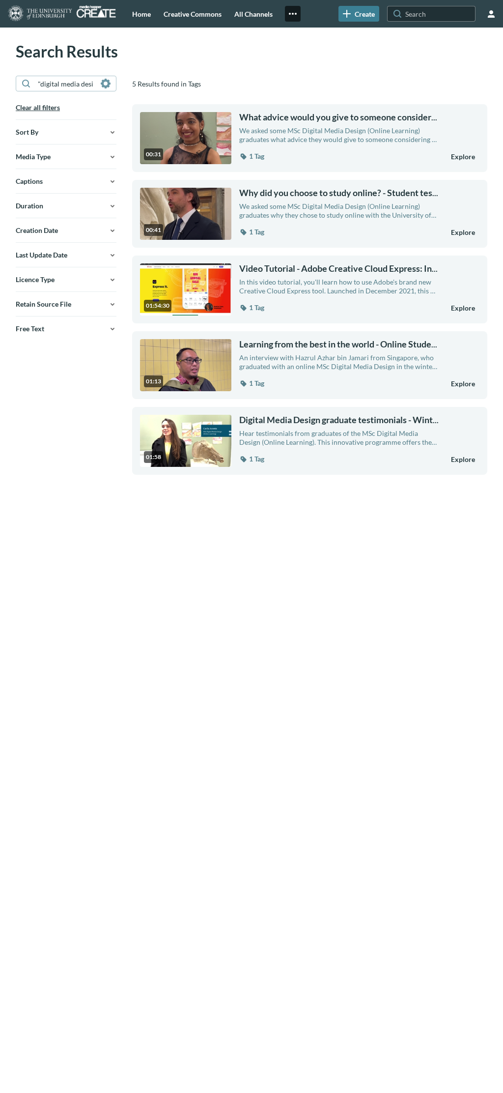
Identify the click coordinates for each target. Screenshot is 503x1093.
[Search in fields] (105, 83)
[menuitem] (141, 14)
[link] (358, 14)
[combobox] (65, 83)
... (338, 117)
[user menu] (491, 14)
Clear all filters (38, 107)
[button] (251, 156)
